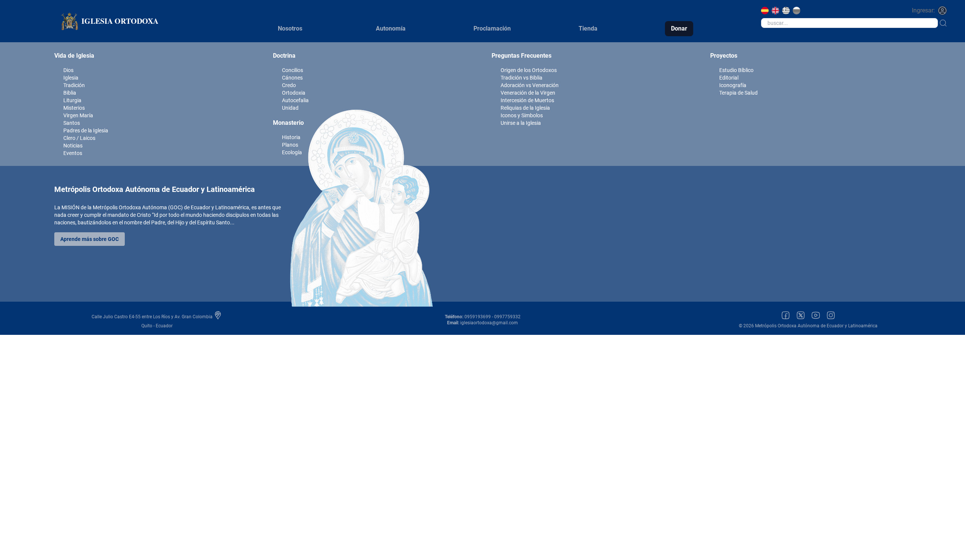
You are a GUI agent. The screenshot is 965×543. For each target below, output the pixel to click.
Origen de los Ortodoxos (529, 70)
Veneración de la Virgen (528, 93)
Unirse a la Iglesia (521, 123)
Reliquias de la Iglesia (525, 108)
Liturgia (72, 100)
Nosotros (290, 28)
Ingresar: (923, 10)
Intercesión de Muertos (527, 100)
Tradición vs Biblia (521, 78)
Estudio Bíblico (736, 70)
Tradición (74, 85)
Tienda (588, 28)
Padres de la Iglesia (85, 130)
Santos (71, 123)
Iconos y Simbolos (522, 115)
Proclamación (492, 28)
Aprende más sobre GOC (89, 239)
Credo (289, 85)
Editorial (728, 78)
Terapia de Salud (738, 93)
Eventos (72, 153)
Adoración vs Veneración (530, 85)
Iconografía (732, 85)
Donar (679, 28)
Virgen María (78, 115)
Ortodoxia (293, 93)
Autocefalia (295, 100)
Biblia (69, 93)
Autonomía (391, 28)
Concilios (292, 70)
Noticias (73, 146)
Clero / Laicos (79, 138)
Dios (68, 70)
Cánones (292, 78)
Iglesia (70, 78)
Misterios (74, 108)
